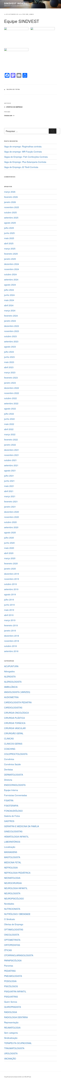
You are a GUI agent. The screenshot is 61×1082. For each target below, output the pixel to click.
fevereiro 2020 (11, 563)
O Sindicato (9, 919)
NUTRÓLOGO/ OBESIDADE (17, 914)
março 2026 (9, 191)
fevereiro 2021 (11, 501)
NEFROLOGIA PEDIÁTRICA (17, 872)
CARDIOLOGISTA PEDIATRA (18, 702)
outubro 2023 (10, 336)
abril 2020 (8, 553)
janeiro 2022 (10, 444)
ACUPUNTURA (11, 666)
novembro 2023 (11, 331)
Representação (11, 1022)
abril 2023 (8, 367)
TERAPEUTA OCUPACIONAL (18, 1043)
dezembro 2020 (11, 511)
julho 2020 (9, 537)
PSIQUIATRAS (11, 996)
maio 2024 (9, 300)
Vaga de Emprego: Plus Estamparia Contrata (25, 161)
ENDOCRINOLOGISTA (14, 784)
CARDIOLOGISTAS (13, 707)
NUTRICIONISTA (12, 908)
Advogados (9, 671)
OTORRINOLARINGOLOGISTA (18, 955)
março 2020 (9, 558)
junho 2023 (9, 356)
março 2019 (9, 620)
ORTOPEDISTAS (12, 945)
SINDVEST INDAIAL (15, 3)
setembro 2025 (11, 217)
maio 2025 (9, 238)
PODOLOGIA (10, 981)
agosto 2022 (10, 408)
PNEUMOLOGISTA (13, 975)
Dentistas (8, 769)
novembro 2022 (11, 393)
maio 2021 (9, 486)
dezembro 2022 (11, 387)
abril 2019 (8, 615)
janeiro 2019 (10, 630)
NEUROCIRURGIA (13, 883)
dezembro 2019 (11, 573)
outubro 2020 (10, 522)
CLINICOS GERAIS (13, 743)
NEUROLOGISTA (12, 893)
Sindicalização (10, 1037)
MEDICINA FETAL (12, 862)
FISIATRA (8, 800)
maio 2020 (9, 547)
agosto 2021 (10, 470)
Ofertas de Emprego (13, 924)
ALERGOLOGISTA (12, 681)
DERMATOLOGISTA (13, 774)
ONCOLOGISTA (11, 934)
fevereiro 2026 (11, 196)
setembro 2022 (11, 403)
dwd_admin (30, 14)
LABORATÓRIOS (12, 841)
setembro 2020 (11, 527)
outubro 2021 (10, 460)
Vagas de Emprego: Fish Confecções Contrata (26, 156)
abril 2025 (8, 243)
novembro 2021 (11, 455)
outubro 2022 (10, 398)
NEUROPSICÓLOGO (14, 898)
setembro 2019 (11, 589)
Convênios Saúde (12, 764)
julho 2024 (9, 289)
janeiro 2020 (10, 568)
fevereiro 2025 (11, 253)
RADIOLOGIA (10, 1012)
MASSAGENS (10, 852)
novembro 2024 (11, 269)
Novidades (9, 903)
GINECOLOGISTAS (13, 831)
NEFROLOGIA (11, 867)
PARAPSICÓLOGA (12, 960)
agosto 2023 (10, 346)
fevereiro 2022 (11, 439)
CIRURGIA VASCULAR (15, 728)
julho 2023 (9, 351)
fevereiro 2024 (11, 315)
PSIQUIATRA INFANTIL (15, 991)
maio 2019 (9, 609)
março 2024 (9, 310)
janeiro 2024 (10, 320)
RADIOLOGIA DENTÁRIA (16, 1017)
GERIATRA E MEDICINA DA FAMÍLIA (21, 826)
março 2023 (9, 372)
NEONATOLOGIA (12, 877)
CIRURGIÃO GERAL (13, 733)
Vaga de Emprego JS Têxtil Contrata (21, 167)
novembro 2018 (11, 640)
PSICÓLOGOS (11, 986)
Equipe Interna (11, 790)
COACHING (9, 748)
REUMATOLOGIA (12, 1027)
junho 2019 (9, 604)
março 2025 (9, 248)
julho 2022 (9, 413)
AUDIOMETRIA (11, 697)
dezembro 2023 (11, 325)
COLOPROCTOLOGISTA (15, 754)
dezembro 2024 (11, 264)
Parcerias (8, 965)
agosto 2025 (10, 222)
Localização (9, 846)
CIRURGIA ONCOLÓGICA (16, 712)
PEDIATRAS (10, 970)
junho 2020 (9, 542)
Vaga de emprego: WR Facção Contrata (23, 151)
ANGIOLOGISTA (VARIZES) (17, 692)
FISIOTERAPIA (11, 805)
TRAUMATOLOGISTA (14, 1048)
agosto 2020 (10, 532)
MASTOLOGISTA (12, 857)
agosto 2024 (10, 284)
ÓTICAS (8, 950)
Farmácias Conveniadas (15, 795)
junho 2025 (9, 233)
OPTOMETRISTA (12, 939)
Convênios (9, 759)
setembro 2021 (11, 465)
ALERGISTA (10, 676)
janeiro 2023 (10, 382)
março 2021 (9, 496)
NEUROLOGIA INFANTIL (16, 888)
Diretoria (8, 779)
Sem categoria (11, 1032)
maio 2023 (9, 362)
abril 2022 (8, 429)
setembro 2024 (11, 279)
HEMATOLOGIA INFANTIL (16, 836)
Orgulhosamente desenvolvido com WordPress (17, 1077)
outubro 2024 (10, 274)
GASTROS (9, 821)
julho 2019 (9, 599)
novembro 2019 (11, 578)
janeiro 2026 (10, 202)
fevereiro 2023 (11, 377)
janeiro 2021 (10, 506)
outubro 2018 (10, 646)
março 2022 (9, 434)
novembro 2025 (11, 207)
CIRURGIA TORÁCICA (14, 723)
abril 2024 (8, 305)
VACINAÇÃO (10, 1058)
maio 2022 (9, 424)
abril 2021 (8, 491)
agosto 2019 (10, 594)
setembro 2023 (11, 341)
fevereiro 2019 (11, 625)
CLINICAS (9, 738)
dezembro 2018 (11, 635)
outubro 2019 (10, 584)
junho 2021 (9, 480)
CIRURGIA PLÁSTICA (14, 717)
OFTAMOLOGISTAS (13, 929)
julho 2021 (9, 475)
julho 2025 (9, 227)
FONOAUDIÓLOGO (13, 810)
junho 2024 (9, 295)
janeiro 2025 (10, 258)
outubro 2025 (10, 212)
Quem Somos (10, 1001)
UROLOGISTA (10, 1053)
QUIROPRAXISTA (12, 1006)
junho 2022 (9, 418)
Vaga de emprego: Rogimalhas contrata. (23, 146)
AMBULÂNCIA (10, 686)
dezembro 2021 (11, 449)
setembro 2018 (11, 651)
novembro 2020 (11, 516)
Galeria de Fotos (13, 89)
